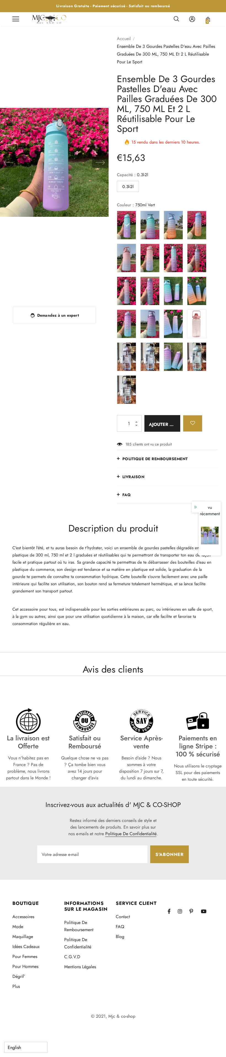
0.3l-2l (127, 187)
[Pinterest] (194, 911)
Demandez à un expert (58, 315)
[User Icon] (192, 19)
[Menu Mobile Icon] (15, 19)
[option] (54, 162)
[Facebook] (172, 911)
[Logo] (49, 19)
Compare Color (89, 290)
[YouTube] (206, 911)
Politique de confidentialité (131, 833)
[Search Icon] (176, 19)
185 (128, 444)
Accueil (124, 38)
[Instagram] (183, 911)
